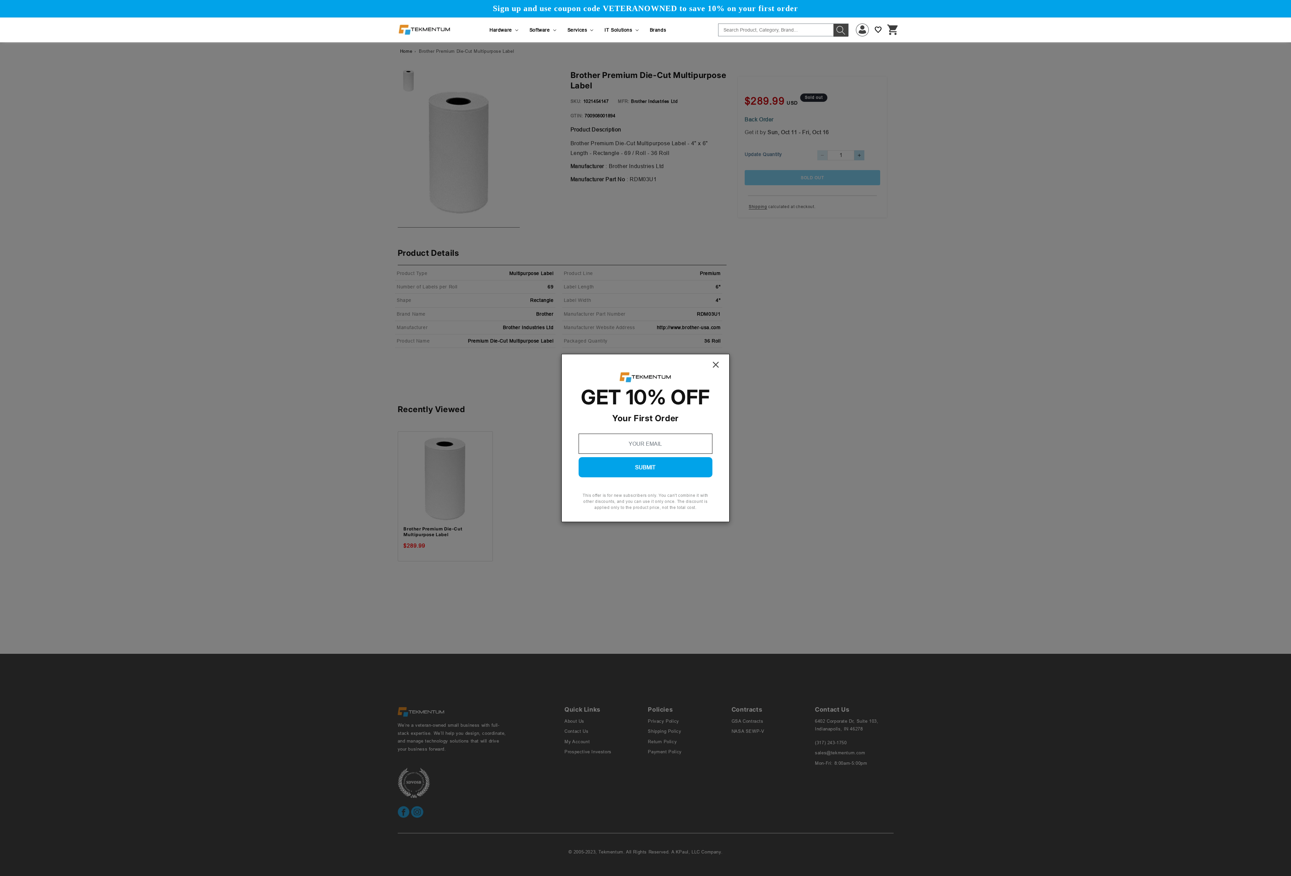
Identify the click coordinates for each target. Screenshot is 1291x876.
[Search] (840, 30)
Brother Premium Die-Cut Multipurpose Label (432, 531)
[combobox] (783, 30)
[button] (504, 30)
